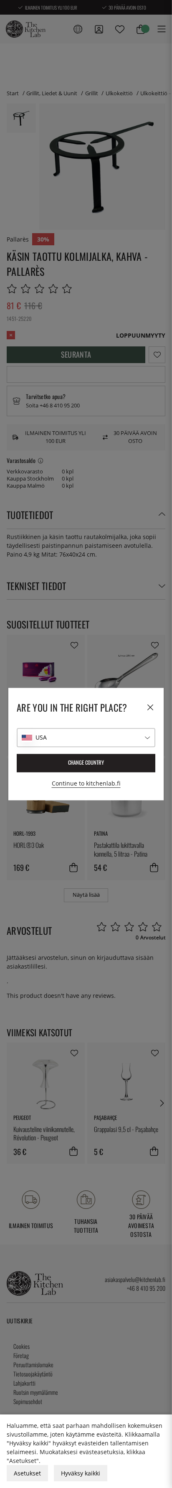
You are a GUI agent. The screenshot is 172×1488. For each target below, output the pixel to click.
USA (41, 737)
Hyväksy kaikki (80, 1473)
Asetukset (27, 1473)
